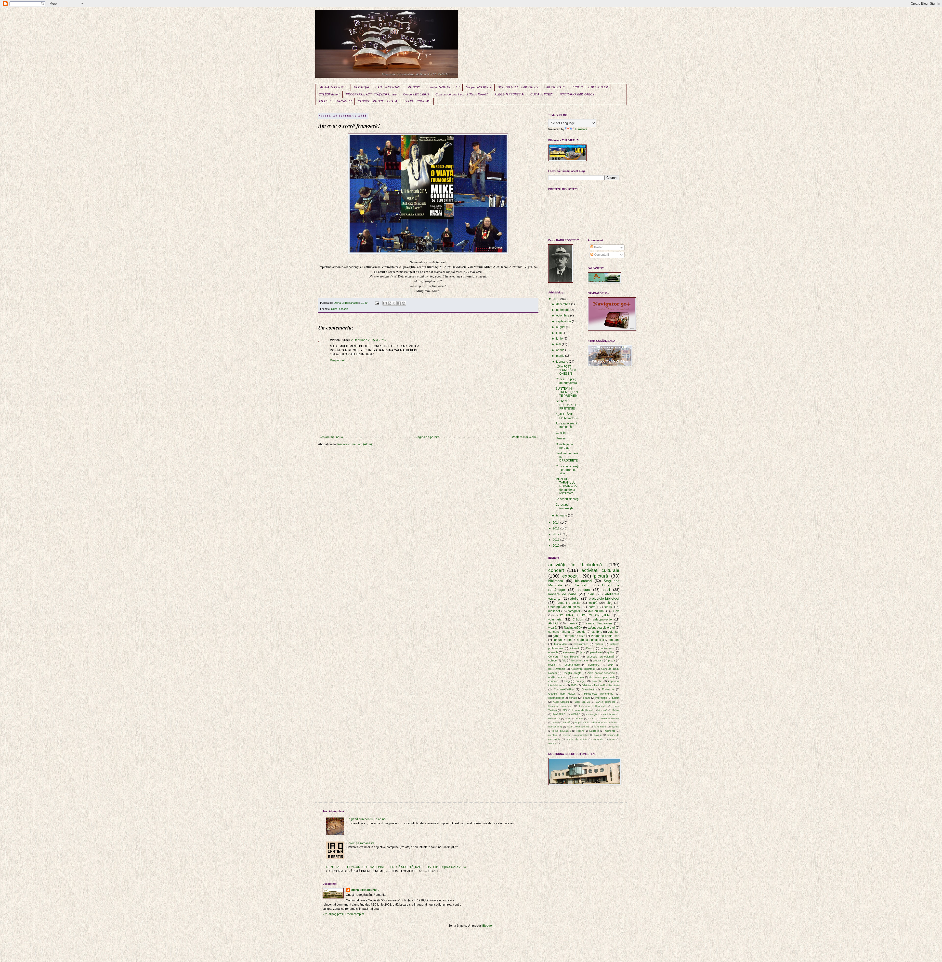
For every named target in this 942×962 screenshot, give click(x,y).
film (569, 640)
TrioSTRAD (559, 714)
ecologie (553, 652)
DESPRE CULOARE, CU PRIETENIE (568, 405)
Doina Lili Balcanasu (365, 890)
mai (559, 344)
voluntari (613, 631)
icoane (586, 697)
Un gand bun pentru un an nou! (367, 819)
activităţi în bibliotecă (575, 564)
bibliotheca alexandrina (598, 693)
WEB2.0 (575, 714)
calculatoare (581, 644)
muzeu (567, 735)
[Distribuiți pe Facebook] (398, 303)
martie (560, 355)
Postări (598, 247)
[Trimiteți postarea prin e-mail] (377, 302)
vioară (552, 627)
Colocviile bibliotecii (583, 668)
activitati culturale (600, 570)
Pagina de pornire (428, 437)
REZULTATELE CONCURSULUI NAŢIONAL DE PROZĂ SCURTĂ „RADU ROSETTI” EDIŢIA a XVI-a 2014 (396, 867)
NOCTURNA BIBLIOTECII (577, 94)
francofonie (582, 726)
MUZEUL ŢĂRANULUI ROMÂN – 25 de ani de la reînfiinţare (566, 486)
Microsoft (602, 710)
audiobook (609, 714)
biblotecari (554, 718)
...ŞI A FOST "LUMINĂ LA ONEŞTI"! (566, 370)
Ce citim (561, 433)
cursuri (557, 640)
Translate (581, 129)
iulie (559, 333)
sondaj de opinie (576, 739)
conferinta (578, 677)
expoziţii (570, 576)
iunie (559, 338)
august (561, 327)
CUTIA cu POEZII (541, 94)
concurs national (559, 631)
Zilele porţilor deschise (601, 673)
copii (606, 590)
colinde (552, 660)
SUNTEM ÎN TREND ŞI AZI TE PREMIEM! (567, 392)
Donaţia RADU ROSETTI (442, 87)
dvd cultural (596, 611)
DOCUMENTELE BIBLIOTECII (518, 87)
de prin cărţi (581, 722)
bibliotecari (583, 581)
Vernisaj (561, 438)
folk (564, 660)
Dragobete (588, 689)
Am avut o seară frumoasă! (566, 425)
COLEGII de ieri (329, 94)
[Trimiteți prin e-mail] (384, 303)
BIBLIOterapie (556, 668)
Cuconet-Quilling (564, 689)
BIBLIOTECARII (554, 87)
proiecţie (597, 681)
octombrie (563, 315)
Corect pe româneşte (565, 506)
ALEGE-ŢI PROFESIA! (509, 94)
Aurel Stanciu (561, 701)
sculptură (593, 664)
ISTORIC (414, 87)
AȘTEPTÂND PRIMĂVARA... (567, 415)
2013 (556, 528)
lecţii (567, 681)
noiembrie (563, 310)
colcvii (555, 722)
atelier (575, 598)
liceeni (580, 730)
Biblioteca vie (582, 701)
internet (574, 648)
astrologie (591, 714)
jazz (582, 652)
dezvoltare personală (602, 677)
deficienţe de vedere (604, 722)
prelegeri (581, 681)
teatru (608, 607)
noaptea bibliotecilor (590, 640)
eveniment (569, 652)
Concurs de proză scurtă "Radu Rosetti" (461, 94)
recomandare (572, 664)
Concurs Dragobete (560, 706)
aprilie (560, 350)
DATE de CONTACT (388, 87)
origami (614, 640)
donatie (573, 697)
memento (610, 730)
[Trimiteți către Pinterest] (403, 303)
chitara (599, 644)
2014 (556, 522)
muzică (572, 623)
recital (551, 664)
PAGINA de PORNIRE (333, 87)
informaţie (601, 697)
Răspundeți (337, 360)
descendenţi (555, 726)
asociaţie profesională (600, 656)
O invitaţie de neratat (564, 446)
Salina (615, 710)
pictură (601, 576)
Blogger (487, 925)
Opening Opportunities (564, 607)
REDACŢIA (361, 87)
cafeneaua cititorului (601, 627)
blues (334, 308)
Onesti (590, 648)
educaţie (553, 681)
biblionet (554, 611)
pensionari (596, 652)
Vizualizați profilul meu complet (343, 914)
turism (615, 697)
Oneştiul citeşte (572, 673)
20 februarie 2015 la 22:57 (368, 340)
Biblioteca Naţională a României (600, 685)
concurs (584, 590)
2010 (556, 545)
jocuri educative (561, 730)
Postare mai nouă (331, 437)
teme (612, 739)
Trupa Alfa (560, 644)
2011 (556, 539)
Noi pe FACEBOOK (478, 87)
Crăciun (578, 619)
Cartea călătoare (605, 701)
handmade (600, 726)
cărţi (609, 603)
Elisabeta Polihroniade (592, 706)
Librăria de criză (574, 636)
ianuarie (562, 515)
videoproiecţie (602, 619)
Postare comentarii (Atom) (354, 444)
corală (566, 722)
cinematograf (556, 697)
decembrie (563, 304)
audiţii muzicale (557, 677)
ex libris (596, 631)
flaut (569, 726)
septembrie (564, 321)
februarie (562, 361)
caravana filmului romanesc (603, 718)
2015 (556, 299)
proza (611, 660)
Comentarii (601, 254)
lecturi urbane (579, 660)
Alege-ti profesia (568, 603)
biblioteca (555, 581)
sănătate (598, 739)
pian (591, 594)
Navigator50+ (573, 627)
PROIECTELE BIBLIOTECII (590, 87)
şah (555, 636)
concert (343, 308)
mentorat (553, 735)
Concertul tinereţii (567, 499)
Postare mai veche (524, 437)
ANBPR (553, 623)
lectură (593, 603)
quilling (611, 652)
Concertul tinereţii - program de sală (567, 470)
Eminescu (608, 689)
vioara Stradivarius (599, 623)
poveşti (598, 735)
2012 (556, 534)
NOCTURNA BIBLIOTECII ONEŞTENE (583, 615)
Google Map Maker (561, 693)
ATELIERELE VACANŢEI (335, 101)
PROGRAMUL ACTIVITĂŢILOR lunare (371, 94)
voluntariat (555, 619)
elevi (616, 611)
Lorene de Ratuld (582, 710)
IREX (565, 710)
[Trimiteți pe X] (394, 303)
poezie (581, 631)
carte (592, 607)
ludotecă (594, 730)
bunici (579, 718)
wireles (552, 743)
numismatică (582, 735)
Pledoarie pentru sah (605, 636)
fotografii (574, 611)
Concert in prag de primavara (566, 381)
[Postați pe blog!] (389, 303)
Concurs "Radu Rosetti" (563, 656)
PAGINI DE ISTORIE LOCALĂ (377, 101)
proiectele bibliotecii (604, 598)
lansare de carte (562, 594)
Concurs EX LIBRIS (416, 94)
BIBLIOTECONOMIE (417, 101)
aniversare (607, 648)
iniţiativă (614, 726)
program (598, 660)
